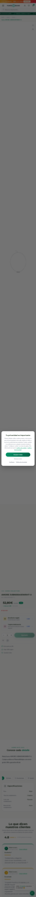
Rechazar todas (18, 458)
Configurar (12, 462)
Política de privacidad (21, 462)
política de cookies (21, 448)
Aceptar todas (18, 454)
